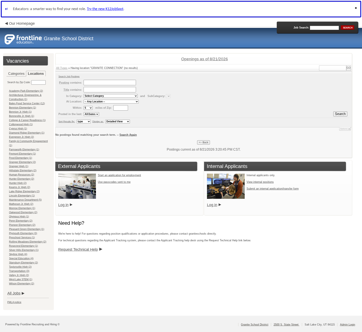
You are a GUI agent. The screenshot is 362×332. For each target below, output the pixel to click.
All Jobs (14, 293)
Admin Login (347, 324)
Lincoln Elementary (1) (22, 195)
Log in (63, 205)
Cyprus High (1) (18, 128)
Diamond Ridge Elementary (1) (26, 132)
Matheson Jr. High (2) (21, 204)
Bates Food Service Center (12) (27, 103)
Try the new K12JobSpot (105, 9)
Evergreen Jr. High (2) (21, 137)
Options (344, 129)
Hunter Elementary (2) (21, 178)
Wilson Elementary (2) (21, 283)
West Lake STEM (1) (20, 279)
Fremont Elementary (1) (22, 153)
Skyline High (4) (18, 254)
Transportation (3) (19, 271)
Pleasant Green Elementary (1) (26, 229)
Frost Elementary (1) (20, 157)
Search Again (128, 134)
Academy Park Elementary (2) (26, 90)
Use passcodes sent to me (114, 181)
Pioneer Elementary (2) (22, 224)
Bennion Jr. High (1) (20, 111)
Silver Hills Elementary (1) (24, 250)
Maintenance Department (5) (25, 199)
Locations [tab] (36, 73)
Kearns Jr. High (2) (19, 187)
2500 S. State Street (286, 324)
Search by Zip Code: (19, 82)
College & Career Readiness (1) (27, 120)
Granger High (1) (18, 166)
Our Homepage (22, 23)
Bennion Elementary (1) (22, 107)
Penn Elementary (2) (20, 220)
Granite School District (254, 324)
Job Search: (301, 27)
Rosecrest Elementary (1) (23, 245)
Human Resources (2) (21, 174)
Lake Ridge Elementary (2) (24, 191)
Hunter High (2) (18, 183)
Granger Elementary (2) (22, 162)
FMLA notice (14, 302)
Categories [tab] (16, 73)
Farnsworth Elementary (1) (24, 149)
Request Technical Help (78, 249)
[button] (356, 9)
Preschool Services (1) (22, 237)
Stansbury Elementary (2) (23, 262)
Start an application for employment (119, 175)
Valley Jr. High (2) (19, 275)
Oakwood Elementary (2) (23, 212)
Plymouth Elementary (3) (23, 233)
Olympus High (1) (19, 216)
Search (340, 114)
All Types (61, 68)
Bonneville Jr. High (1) (21, 116)
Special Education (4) (21, 258)
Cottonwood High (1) (21, 124)
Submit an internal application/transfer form (273, 188)
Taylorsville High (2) (20, 266)
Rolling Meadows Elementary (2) (27, 241)
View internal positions (260, 181)
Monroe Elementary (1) (22, 208)
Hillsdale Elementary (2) (22, 170)
